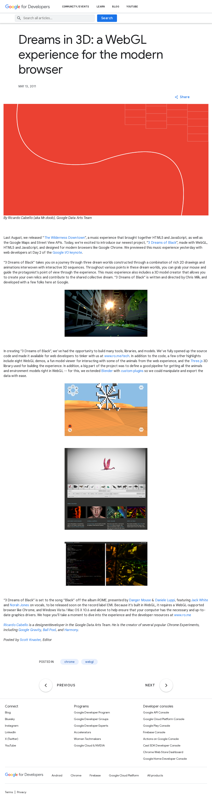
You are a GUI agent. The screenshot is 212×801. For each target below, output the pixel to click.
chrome (69, 662)
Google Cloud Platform (124, 775)
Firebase (95, 775)
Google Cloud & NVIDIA (89, 745)
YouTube (132, 6)
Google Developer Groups (91, 719)
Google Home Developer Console (165, 759)
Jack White (199, 600)
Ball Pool (49, 630)
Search (107, 18)
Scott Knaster (30, 640)
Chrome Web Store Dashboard (163, 752)
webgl (89, 662)
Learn (100, 6)
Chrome (76, 775)
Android (57, 775)
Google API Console (156, 712)
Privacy (21, 792)
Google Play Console (156, 725)
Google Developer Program (92, 712)
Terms (9, 792)
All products (155, 775)
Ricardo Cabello (16, 625)
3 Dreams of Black (162, 243)
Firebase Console (154, 732)
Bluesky (10, 719)
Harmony (71, 630)
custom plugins (132, 371)
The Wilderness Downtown (64, 238)
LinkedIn (10, 732)
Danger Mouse (140, 600)
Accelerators (82, 732)
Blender (107, 371)
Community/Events (75, 6)
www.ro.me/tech (116, 356)
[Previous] (45, 685)
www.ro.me (182, 615)
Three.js (196, 361)
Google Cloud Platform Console (163, 719)
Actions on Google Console (161, 739)
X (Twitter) (11, 739)
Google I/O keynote (67, 253)
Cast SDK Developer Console (161, 745)
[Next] (166, 685)
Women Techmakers (87, 739)
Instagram (11, 725)
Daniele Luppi (165, 600)
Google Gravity (29, 630)
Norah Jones (19, 605)
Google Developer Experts (91, 725)
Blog (115, 6)
